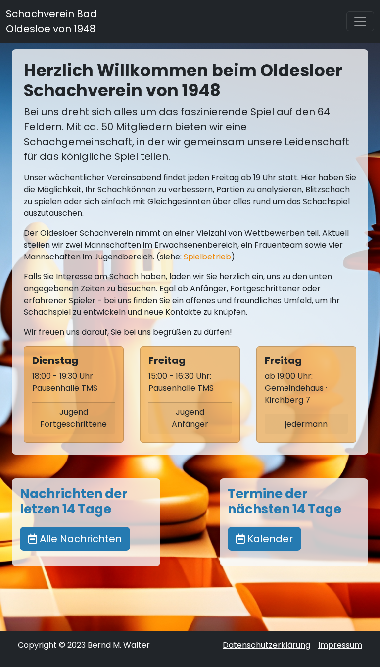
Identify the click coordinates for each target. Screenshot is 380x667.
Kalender (269, 539)
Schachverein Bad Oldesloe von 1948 (51, 21)
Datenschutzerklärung (266, 645)
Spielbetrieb (207, 256)
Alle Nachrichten (79, 539)
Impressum (340, 645)
